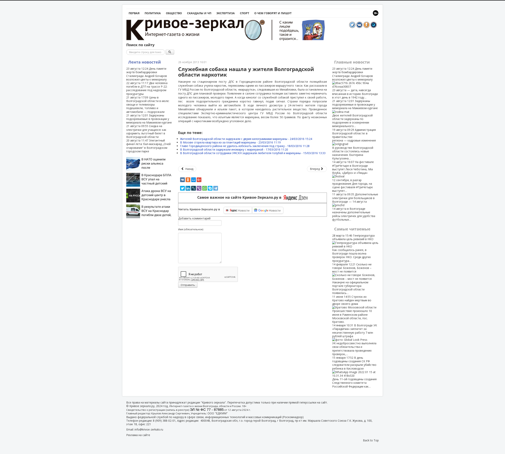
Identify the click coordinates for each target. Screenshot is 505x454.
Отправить (188, 285)
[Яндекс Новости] (238, 210)
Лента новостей (144, 62)
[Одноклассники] (188, 179)
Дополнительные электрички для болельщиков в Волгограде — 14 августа (355, 206)
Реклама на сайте (138, 435)
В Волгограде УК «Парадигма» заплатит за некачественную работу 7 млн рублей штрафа (354, 339)
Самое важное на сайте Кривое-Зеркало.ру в (240, 197)
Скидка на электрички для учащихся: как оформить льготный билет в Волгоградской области (146, 131)
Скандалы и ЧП (199, 13)
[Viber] (199, 188)
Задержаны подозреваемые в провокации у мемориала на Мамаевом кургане (149, 118)
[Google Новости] (267, 210)
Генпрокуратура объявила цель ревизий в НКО (353, 248)
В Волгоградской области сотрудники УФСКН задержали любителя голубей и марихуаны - (252, 153)
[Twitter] (182, 188)
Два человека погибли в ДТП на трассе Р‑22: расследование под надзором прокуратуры (146, 88)
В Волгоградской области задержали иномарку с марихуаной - (234, 149)
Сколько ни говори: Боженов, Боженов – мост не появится (351, 278)
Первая (134, 13)
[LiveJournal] (193, 188)
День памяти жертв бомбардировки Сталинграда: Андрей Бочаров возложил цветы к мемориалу (146, 74)
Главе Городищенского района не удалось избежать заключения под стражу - (245, 146)
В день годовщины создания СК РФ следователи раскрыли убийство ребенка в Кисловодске (354, 372)
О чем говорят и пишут (273, 13)
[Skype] (210, 188)
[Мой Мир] (193, 179)
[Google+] (199, 179)
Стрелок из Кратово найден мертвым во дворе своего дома (352, 309)
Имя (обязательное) (190, 229)
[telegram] (215, 188)
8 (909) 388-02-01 (164, 420)
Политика (153, 13)
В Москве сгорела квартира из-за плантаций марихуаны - (230, 142)
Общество (174, 13)
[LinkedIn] (188, 188)
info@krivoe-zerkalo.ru (149, 429)
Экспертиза (225, 13)
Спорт (244, 13)
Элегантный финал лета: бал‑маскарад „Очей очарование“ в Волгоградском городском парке (148, 146)
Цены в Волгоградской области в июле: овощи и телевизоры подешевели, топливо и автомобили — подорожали (147, 104)
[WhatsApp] (204, 188)
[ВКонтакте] (182, 179)
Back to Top (371, 440)
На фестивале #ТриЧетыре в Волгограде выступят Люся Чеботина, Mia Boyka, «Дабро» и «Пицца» (353, 176)
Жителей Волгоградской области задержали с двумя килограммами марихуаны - (246, 139)
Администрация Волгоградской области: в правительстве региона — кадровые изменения (354, 144)
